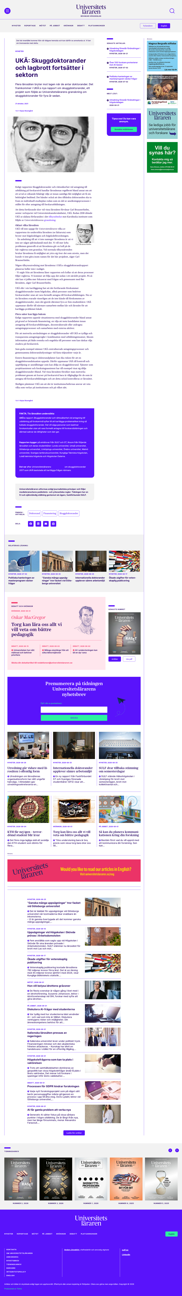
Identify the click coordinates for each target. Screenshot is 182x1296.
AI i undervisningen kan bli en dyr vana (85, 651)
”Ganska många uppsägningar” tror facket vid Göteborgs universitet (57, 580)
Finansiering (49, 513)
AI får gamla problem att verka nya (49, 1109)
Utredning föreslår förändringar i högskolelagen (124, 49)
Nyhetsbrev (12, 1261)
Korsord (10, 1268)
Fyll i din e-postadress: (51, 703)
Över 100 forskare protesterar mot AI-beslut (123, 63)
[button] (31, 524)
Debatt (81, 26)
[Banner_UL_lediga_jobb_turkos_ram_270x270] (162, 138)
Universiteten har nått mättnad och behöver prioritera (22, 652)
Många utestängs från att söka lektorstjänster (55, 651)
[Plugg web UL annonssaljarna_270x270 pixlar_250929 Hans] (162, 172)
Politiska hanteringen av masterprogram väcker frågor (21, 580)
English (10, 1275)
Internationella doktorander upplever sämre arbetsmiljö (90, 579)
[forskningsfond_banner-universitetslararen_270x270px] (162, 104)
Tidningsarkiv (14, 1264)
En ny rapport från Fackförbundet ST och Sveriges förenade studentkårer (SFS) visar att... (72, 779)
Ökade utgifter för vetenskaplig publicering (122, 579)
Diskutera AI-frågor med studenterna (51, 1009)
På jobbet (55, 26)
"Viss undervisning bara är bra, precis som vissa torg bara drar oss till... (72, 843)
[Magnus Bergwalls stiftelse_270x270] (162, 70)
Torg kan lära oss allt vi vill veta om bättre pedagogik (36, 629)
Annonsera (12, 1257)
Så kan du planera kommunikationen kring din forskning (119, 833)
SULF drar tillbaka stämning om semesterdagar (118, 769)
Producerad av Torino (13, 1289)
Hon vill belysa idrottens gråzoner (48, 985)
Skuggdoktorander (69, 513)
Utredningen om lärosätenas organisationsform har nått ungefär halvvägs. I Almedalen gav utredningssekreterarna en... (26, 780)
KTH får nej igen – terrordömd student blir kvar (24, 833)
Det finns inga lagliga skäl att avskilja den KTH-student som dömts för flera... (28, 843)
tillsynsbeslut (55, 216)
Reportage (30, 26)
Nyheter (16, 26)
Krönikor (69, 26)
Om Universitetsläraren (19, 1253)
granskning (49, 220)
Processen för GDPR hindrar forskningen (53, 1086)
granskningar (58, 467)
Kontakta (11, 1250)
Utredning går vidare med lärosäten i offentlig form (27, 769)
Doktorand (34, 513)
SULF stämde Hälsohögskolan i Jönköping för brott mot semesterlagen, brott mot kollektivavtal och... (116, 780)
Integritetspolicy (16, 1272)
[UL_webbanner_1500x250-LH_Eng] (74, 881)
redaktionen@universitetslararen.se (54, 662)
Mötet (42, 26)
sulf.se (125, 1250)
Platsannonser (96, 26)
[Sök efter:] (173, 11)
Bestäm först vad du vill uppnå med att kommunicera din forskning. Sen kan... (119, 843)
